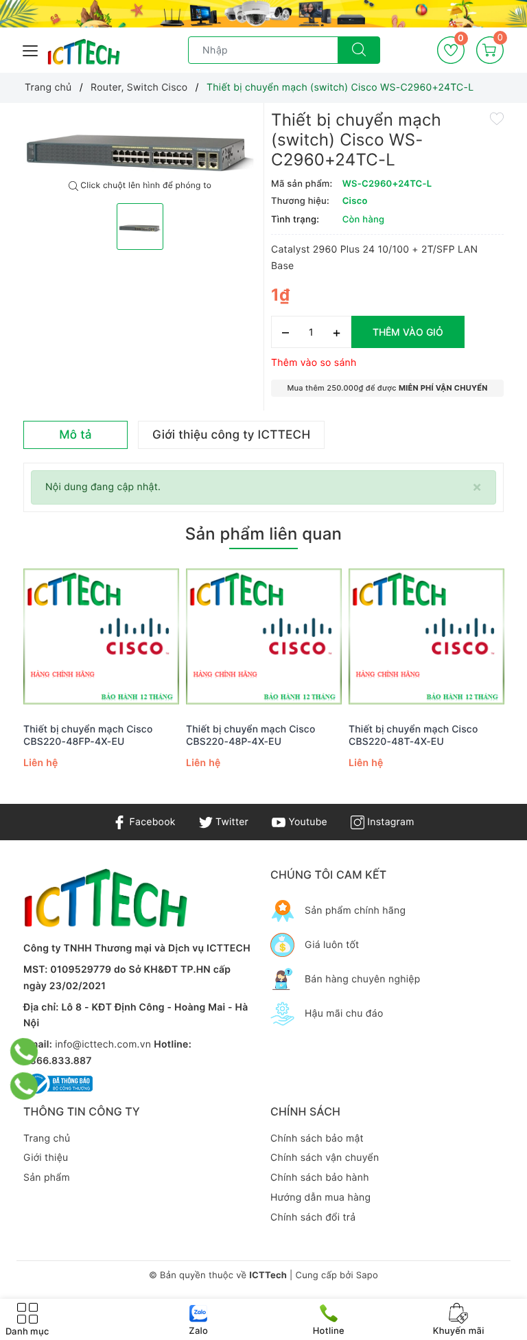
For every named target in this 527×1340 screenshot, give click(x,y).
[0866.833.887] (24, 1051)
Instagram (389, 822)
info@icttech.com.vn (103, 1044)
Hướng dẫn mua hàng (320, 1197)
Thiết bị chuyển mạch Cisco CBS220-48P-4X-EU (251, 736)
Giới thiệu (45, 1158)
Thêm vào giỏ (408, 332)
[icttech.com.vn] (83, 52)
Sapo (367, 1275)
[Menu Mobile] (30, 49)
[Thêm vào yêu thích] (497, 118)
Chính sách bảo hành (319, 1177)
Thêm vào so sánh (314, 363)
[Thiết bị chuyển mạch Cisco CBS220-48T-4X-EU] (426, 637)
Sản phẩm (46, 1177)
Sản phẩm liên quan (263, 534)
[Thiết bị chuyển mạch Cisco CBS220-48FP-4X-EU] (101, 637)
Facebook (150, 822)
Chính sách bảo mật (317, 1138)
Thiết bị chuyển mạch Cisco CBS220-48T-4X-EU (413, 736)
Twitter (230, 822)
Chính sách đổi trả (312, 1217)
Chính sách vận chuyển (324, 1158)
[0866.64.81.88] (24, 1086)
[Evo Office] (263, 13)
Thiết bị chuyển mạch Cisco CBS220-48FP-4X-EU (88, 736)
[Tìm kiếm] (359, 50)
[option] (140, 142)
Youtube (306, 822)
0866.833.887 (57, 1061)
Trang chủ (46, 1138)
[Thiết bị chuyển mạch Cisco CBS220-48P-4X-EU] (264, 637)
